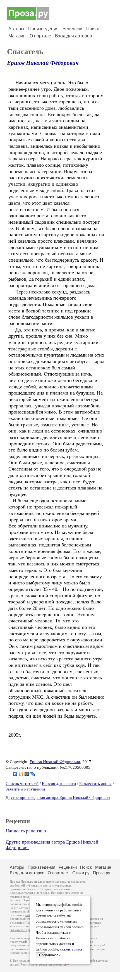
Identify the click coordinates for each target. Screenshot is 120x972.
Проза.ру (101, 872)
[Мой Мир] (27, 774)
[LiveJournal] (33, 774)
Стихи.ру (81, 872)
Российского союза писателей (40, 964)
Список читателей (22, 783)
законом (15, 900)
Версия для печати (59, 783)
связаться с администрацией (29, 930)
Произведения (43, 28)
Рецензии (72, 28)
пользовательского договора (29, 892)
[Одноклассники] (21, 774)
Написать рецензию (26, 831)
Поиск (92, 28)
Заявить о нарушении (25, 789)
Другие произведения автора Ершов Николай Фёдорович (58, 797)
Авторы (16, 28)
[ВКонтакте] (15, 774)
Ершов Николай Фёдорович (43, 62)
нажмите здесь (71, 949)
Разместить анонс (95, 783)
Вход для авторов (73, 36)
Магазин (17, 36)
